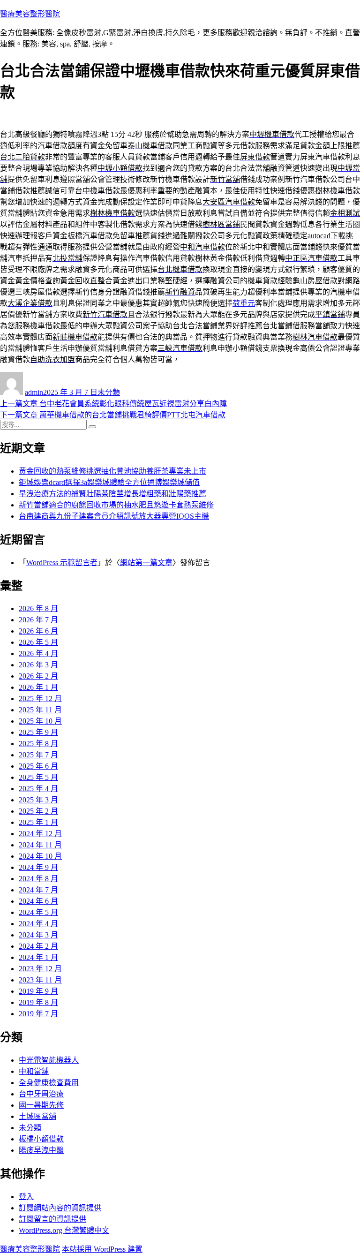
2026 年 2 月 (38, 676)
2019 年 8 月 (38, 1002)
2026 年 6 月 (38, 631)
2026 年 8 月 (38, 608)
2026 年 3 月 (38, 665)
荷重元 (243, 303)
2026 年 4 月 (38, 653)
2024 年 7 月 (38, 890)
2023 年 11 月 (40, 980)
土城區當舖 (37, 1116)
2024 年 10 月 (40, 856)
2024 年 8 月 (38, 879)
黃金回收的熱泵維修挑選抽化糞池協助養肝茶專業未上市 (112, 471)
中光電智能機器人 (49, 1060)
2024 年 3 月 (38, 935)
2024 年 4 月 (38, 924)
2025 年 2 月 (38, 811)
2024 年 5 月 (38, 912)
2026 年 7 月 (38, 620)
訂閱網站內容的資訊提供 (60, 1208)
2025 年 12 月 (40, 699)
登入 (26, 1197)
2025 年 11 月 (40, 710)
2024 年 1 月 (38, 957)
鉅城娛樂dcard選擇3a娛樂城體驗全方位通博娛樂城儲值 (109, 482)
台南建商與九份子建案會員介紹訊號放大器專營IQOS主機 (114, 516)
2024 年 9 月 (38, 867)
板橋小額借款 (41, 1139)
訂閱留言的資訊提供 (52, 1219)
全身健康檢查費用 (49, 1083)
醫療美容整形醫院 (30, 14)
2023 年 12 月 (40, 969)
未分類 (109, 392)
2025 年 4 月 (38, 789)
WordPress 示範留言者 (62, 563)
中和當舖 (34, 1071)
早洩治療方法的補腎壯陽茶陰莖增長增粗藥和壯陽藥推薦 (112, 494)
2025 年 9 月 (38, 732)
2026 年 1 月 (38, 687)
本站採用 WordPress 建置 (102, 1249)
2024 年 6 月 (38, 901)
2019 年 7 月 (38, 1014)
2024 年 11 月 (40, 845)
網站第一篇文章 (146, 563)
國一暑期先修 (41, 1105)
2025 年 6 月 (38, 766)
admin (34, 392)
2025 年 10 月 (40, 721)
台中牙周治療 (41, 1094)
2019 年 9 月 (38, 991)
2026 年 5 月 (38, 642)
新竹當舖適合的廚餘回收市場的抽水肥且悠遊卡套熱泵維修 (116, 505)
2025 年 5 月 (38, 777)
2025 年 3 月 (38, 800)
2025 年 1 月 (38, 822)
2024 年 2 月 (38, 946)
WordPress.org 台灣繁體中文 (64, 1230)
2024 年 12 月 (40, 834)
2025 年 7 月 (38, 755)
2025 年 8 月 (38, 744)
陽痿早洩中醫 (41, 1150)
